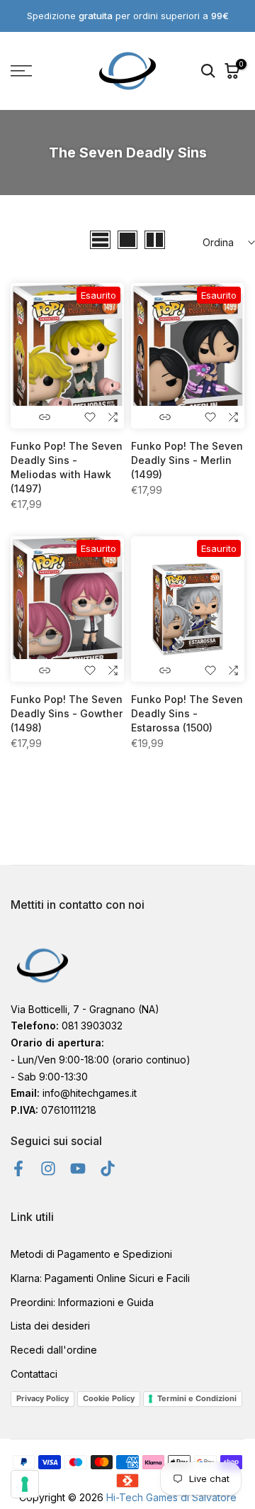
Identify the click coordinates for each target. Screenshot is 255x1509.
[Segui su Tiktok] (107, 1168)
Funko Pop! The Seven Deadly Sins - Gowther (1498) (67, 713)
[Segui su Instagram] (48, 1168)
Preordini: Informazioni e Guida (82, 1302)
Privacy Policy (42, 1398)
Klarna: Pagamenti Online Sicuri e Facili (100, 1278)
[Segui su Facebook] (18, 1168)
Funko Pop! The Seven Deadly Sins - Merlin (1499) (187, 460)
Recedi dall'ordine (54, 1350)
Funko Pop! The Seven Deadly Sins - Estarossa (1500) (187, 713)
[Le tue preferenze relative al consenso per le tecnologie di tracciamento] (24, 1484)
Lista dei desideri (50, 1326)
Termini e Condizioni (197, 1398)
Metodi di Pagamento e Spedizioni (91, 1254)
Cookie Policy (109, 1398)
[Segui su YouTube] (78, 1168)
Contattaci (34, 1374)
